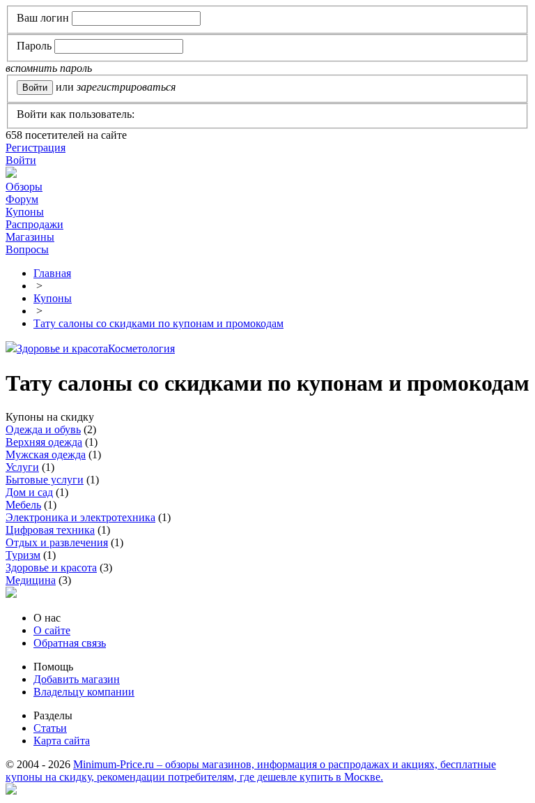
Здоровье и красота (62, 348)
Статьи (50, 728)
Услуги (22, 467)
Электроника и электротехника (80, 517)
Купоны (25, 212)
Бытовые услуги (45, 480)
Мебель (23, 505)
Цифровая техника (50, 530)
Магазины (30, 237)
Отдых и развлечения (57, 542)
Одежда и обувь (43, 429)
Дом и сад (29, 492)
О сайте (51, 630)
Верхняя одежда (44, 442)
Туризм (23, 555)
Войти (21, 160)
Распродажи (34, 224)
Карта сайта (61, 740)
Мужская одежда (46, 454)
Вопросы (27, 249)
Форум (22, 199)
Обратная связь (69, 643)
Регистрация (35, 147)
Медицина (31, 580)
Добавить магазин (76, 679)
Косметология (141, 348)
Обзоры (24, 187)
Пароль (34, 46)
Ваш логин (43, 18)
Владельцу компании (83, 692)
